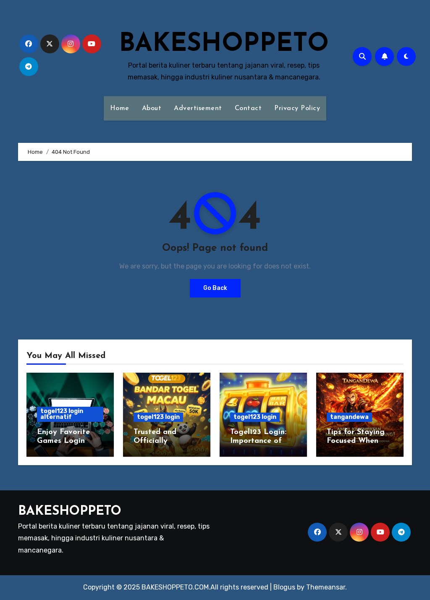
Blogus (284, 587)
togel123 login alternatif (61, 414)
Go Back (215, 288)
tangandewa (349, 417)
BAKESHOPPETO (224, 44)
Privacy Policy (297, 108)
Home (119, 108)
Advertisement (198, 108)
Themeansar (325, 587)
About (152, 108)
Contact (248, 108)
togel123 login (158, 417)
